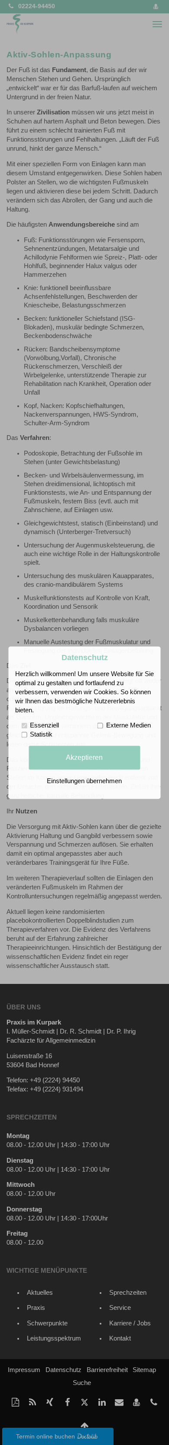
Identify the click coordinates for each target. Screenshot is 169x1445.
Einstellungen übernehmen (84, 781)
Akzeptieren (84, 757)
